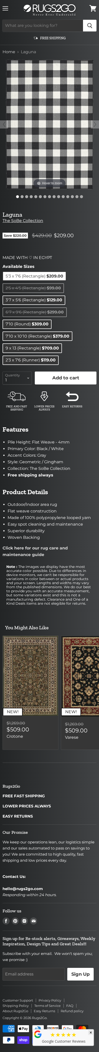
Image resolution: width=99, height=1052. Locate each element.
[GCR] (37, 1034)
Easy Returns (44, 1011)
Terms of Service (47, 1006)
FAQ (69, 1006)
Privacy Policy (50, 1000)
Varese (71, 737)
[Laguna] (17, 196)
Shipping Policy (16, 1006)
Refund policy (72, 1011)
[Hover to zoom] (49, 124)
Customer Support (18, 1000)
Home (9, 52)
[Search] (89, 25)
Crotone (15, 736)
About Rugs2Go (15, 1011)
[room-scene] (22, 196)
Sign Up (80, 974)
